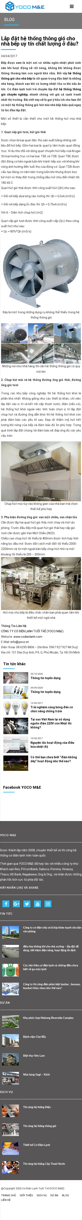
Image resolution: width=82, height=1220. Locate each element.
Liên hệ (6, 1200)
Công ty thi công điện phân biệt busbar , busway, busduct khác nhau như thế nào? (52, 986)
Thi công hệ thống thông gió (39, 1126)
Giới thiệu (26, 1195)
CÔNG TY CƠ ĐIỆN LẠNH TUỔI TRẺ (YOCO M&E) (32, 631)
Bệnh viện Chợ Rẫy (34, 1037)
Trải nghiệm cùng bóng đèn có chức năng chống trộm (51, 709)
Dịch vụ (42, 1195)
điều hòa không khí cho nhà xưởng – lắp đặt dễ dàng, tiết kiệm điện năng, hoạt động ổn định (51, 948)
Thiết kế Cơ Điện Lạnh (36, 1145)
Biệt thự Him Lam (34, 1056)
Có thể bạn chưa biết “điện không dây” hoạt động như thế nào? (53, 759)
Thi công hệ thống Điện (37, 1107)
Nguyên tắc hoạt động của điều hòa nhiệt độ (52, 744)
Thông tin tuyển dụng (45, 678)
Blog (65, 1195)
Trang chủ (8, 1195)
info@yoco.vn (20, 642)
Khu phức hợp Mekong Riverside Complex (48, 1018)
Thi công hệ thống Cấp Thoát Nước (44, 1164)
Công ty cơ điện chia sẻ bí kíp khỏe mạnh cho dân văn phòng (52, 929)
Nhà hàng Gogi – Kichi (36, 1074)
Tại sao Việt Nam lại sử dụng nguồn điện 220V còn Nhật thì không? (50, 723)
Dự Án (54, 1195)
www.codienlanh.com (27, 636)
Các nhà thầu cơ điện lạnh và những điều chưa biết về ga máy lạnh (50, 967)
